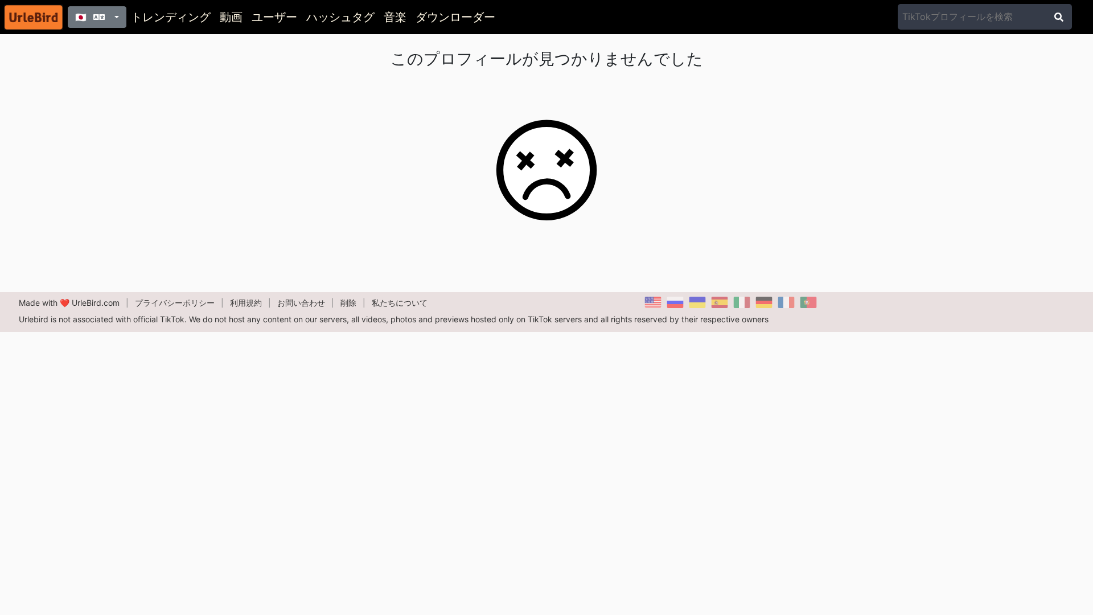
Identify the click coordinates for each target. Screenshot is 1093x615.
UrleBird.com (96, 303)
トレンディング (171, 17)
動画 (231, 17)
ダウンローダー (455, 17)
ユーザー (274, 17)
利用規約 (246, 303)
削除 (348, 303)
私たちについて (400, 303)
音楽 (395, 17)
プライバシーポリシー (175, 303)
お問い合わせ (301, 303)
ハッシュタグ (340, 17)
